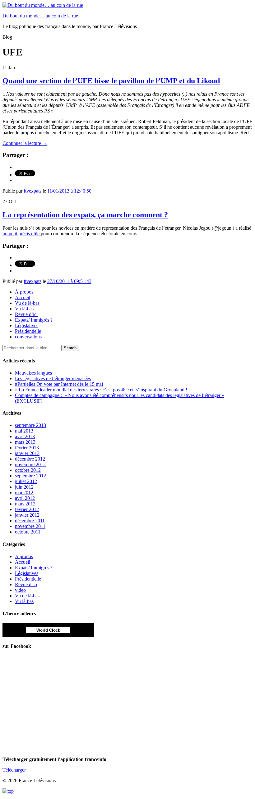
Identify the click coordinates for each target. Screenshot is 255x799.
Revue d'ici (26, 584)
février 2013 (27, 447)
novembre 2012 (30, 464)
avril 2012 (25, 498)
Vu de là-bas (27, 303)
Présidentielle (28, 331)
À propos (24, 291)
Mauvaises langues (33, 373)
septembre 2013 (30, 425)
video (20, 590)
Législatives (26, 325)
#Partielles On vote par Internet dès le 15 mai (59, 384)
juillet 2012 (26, 481)
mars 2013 (25, 442)
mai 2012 (24, 492)
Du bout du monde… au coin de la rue (40, 15)
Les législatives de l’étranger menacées (53, 378)
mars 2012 (25, 503)
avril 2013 (25, 436)
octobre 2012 (28, 470)
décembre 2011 (30, 520)
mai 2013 (24, 430)
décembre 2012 (30, 459)
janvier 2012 (27, 515)
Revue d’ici (26, 314)
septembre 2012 (30, 475)
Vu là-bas (24, 308)
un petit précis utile (21, 233)
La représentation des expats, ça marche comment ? (85, 215)
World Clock (48, 630)
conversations (28, 336)
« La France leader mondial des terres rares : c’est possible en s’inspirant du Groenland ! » (103, 389)
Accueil (22, 297)
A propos (24, 556)
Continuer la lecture (24, 143)
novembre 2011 (30, 526)
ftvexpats (32, 191)
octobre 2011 (27, 531)
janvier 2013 (27, 453)
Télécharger (14, 770)
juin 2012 (24, 487)
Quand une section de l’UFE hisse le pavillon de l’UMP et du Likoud (111, 81)
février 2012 (27, 509)
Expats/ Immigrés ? (34, 320)
